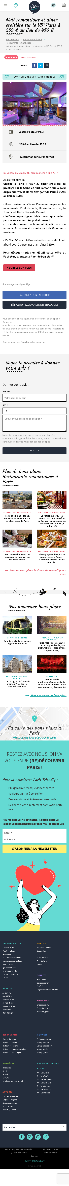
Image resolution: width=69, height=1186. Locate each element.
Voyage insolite (42, 1049)
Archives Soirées (43, 1076)
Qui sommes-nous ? (18, 1152)
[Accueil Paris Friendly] (34, 6)
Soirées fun (52, 676)
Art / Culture (42, 961)
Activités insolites (17, 638)
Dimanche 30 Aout (9, 1006)
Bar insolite (41, 979)
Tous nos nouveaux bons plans (48, 695)
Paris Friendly (12, 39)
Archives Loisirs (43, 1073)
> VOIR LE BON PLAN (19, 268)
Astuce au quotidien (10, 1096)
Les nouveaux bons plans (12, 961)
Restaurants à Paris (32, 39)
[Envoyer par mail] (46, 65)
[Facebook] (34, 65)
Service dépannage (10, 1103)
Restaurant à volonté (10, 1046)
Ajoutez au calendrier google (37, 304)
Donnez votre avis (28, 57)
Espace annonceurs (10, 974)
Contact (6, 977)
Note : (5, 405)
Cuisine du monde (9, 1039)
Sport (39, 954)
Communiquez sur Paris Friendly (18, 1149)
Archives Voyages (43, 1086)
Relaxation (7, 1068)
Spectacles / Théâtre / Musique (52, 639)
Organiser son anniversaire (47, 989)
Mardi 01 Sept (8, 1013)
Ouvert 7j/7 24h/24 (9, 1110)
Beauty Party (7, 954)
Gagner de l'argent (10, 1100)
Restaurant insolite (10, 1042)
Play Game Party (9, 951)
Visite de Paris (42, 957)
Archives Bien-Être (44, 1083)
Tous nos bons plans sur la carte (36, 737)
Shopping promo (43, 1008)
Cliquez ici (8, 321)
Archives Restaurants (45, 1079)
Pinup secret (34, 1165)
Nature (39, 964)
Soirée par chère (43, 983)
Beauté (5, 1074)
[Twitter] (40, 65)
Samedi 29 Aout (8, 1003)
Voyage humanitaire (44, 1046)
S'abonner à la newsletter (34, 849)
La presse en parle (10, 971)
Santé (5, 1071)
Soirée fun (41, 986)
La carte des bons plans (12, 957)
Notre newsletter (9, 964)
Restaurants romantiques (18, 42)
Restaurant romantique (12, 1052)
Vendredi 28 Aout (9, 999)
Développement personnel (13, 1081)
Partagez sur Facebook (34, 295)
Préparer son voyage (44, 1039)
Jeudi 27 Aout (8, 996)
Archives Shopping (44, 1089)
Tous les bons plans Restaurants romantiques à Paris (37, 572)
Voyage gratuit (42, 1052)
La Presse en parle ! (50, 1149)
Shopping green (43, 1011)
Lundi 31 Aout (8, 1009)
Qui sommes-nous (9, 967)
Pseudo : (6, 391)
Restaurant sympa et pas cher (14, 1049)
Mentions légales (50, 1152)
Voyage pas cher (43, 1042)
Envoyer (34, 450)
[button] (16, 5)
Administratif (8, 1106)
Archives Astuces (43, 1093)
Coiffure (6, 1078)
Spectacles (41, 951)
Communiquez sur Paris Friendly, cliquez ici (24, 341)
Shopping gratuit (43, 1005)
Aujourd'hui (7, 993)
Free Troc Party (8, 947)
